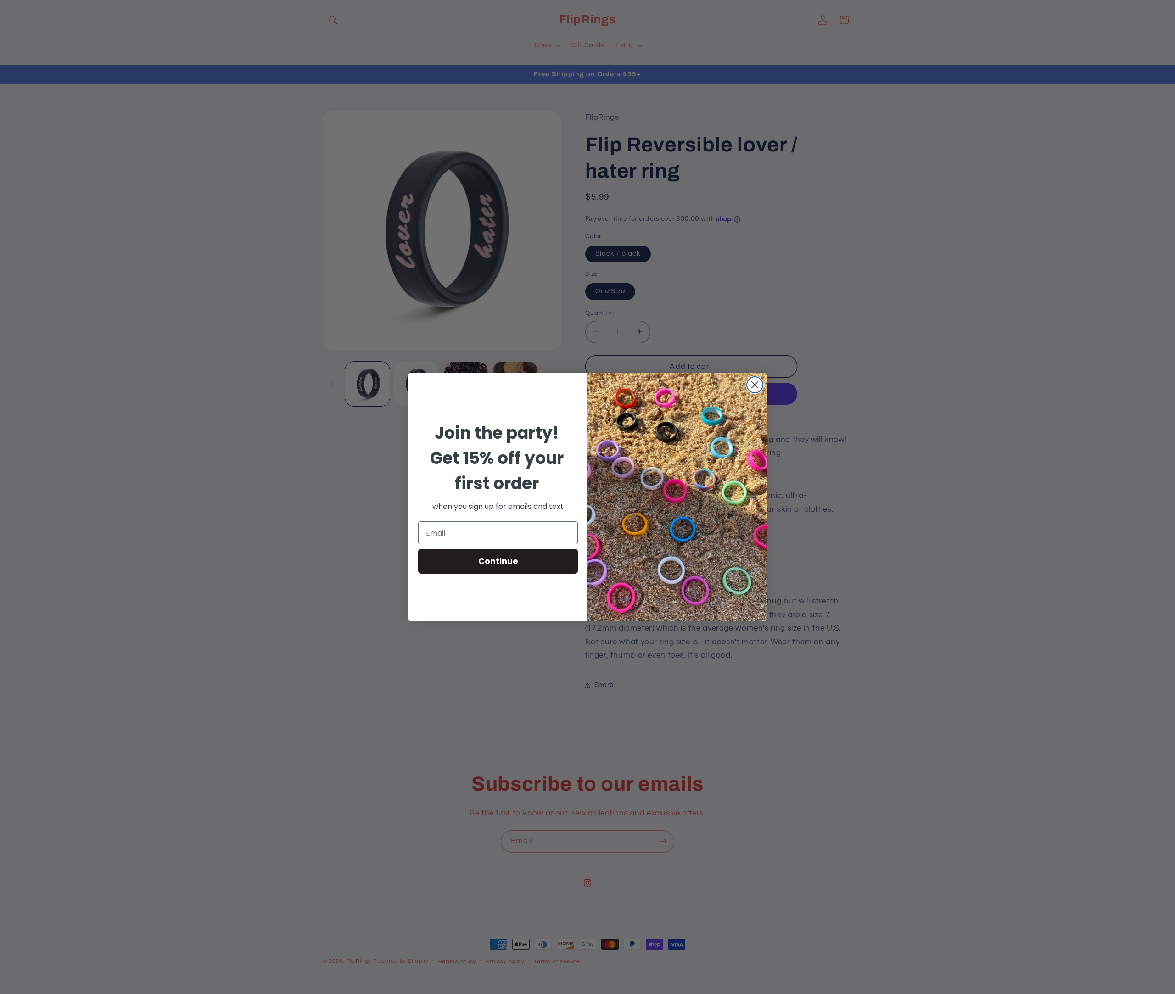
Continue (498, 561)
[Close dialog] (755, 385)
